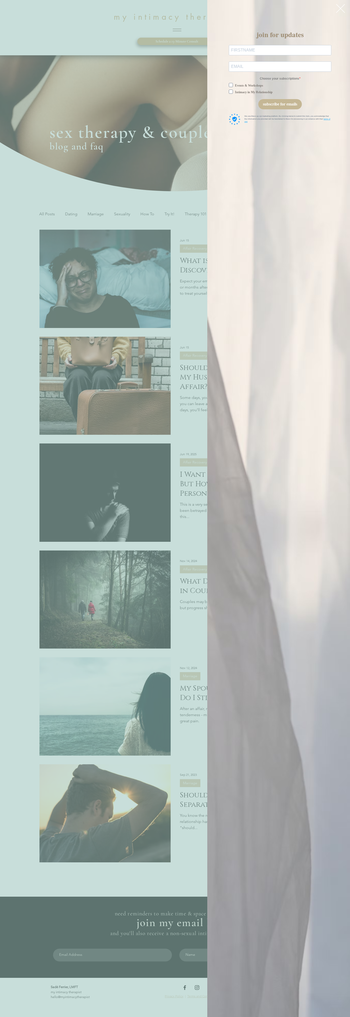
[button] (340, 8)
